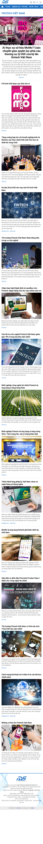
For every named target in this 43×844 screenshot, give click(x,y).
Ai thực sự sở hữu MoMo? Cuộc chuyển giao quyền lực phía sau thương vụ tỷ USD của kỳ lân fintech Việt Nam (21, 52)
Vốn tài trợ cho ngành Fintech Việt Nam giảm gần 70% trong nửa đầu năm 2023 (21, 335)
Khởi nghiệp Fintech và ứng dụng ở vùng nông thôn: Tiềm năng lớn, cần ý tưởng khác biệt (21, 432)
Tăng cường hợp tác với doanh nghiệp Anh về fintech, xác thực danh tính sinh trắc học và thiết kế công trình (21, 139)
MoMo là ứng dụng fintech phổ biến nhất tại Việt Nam (20, 531)
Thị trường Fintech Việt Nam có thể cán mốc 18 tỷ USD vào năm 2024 (21, 627)
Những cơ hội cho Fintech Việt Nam (17, 723)
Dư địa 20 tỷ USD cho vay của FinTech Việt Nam (19, 188)
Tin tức (7, 6)
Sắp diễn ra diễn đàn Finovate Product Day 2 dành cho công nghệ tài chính (20, 579)
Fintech (21, 77)
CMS (18, 808)
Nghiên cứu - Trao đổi (19, 6)
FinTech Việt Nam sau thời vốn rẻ (16, 84)
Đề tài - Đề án (33, 6)
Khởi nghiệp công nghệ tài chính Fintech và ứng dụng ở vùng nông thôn (20, 386)
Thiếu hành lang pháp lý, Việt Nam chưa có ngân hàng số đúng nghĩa (20, 483)
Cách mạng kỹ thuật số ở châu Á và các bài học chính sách (21, 675)
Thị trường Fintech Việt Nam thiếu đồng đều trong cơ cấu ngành (20, 239)
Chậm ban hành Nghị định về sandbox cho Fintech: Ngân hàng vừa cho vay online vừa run (21, 289)
